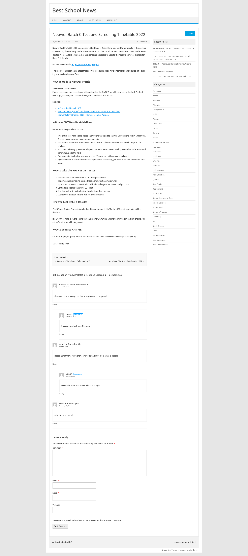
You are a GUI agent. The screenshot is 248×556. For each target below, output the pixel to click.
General (156, 133)
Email (56, 493)
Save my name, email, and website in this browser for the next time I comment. (87, 520)
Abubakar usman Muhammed (73, 284)
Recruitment (158, 189)
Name (56, 481)
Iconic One (166, 550)
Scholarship (157, 193)
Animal (155, 96)
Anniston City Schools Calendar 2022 (72, 261)
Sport (155, 221)
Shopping (157, 217)
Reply (55, 304)
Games (155, 128)
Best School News (74, 10)
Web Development (160, 245)
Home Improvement (161, 142)
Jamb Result (111, 20)
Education (157, 105)
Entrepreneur (158, 110)
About (80, 20)
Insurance (157, 147)
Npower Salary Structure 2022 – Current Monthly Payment (83, 115)
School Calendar (159, 203)
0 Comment (142, 41)
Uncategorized (159, 235)
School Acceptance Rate (163, 198)
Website (56, 505)
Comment (58, 448)
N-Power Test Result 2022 (69, 108)
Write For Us (94, 20)
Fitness (156, 119)
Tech (155, 231)
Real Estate (157, 184)
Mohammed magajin (69, 403)
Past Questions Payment (163, 72)
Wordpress (193, 550)
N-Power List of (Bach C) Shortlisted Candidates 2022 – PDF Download (89, 111)
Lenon (58, 41)
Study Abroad (158, 226)
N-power (65, 244)
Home (55, 20)
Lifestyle (156, 161)
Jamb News (157, 156)
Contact (67, 20)
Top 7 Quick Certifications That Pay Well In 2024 (172, 76)
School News (158, 207)
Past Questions (159, 175)
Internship (157, 151)
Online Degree (158, 170)
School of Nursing (160, 212)
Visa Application (159, 240)
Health (155, 138)
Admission (157, 91)
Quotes (156, 179)
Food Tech (157, 124)
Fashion (156, 114)
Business (156, 100)
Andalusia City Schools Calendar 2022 (126, 261)
